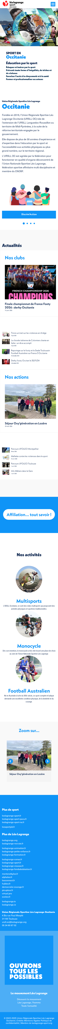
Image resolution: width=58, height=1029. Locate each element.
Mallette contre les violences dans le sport (29, 456)
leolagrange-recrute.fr (12, 843)
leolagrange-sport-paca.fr (14, 818)
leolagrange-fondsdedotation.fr (17, 869)
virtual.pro (7, 893)
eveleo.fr (6, 896)
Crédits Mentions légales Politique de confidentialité (29, 1021)
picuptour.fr (7, 890)
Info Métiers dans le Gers (22, 471)
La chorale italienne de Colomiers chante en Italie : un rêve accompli (30, 341)
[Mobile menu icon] (53, 4)
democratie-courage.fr (13, 886)
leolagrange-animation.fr (14, 848)
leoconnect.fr (8, 880)
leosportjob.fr (8, 826)
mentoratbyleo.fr (10, 873)
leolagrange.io (9, 904)
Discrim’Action (29, 214)
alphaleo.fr (7, 877)
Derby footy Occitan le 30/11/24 (25, 360)
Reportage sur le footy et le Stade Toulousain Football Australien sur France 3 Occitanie (30, 351)
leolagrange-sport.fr (11, 815)
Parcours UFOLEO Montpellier (25, 448)
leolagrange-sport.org (42, 1022)
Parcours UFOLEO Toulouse (23, 463)
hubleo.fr (6, 883)
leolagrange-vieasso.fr (13, 865)
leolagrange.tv (9, 901)
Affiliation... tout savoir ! (29, 514)
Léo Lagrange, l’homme (29, 1002)
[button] (23, 223)
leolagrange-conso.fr (12, 859)
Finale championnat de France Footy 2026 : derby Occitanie (27, 305)
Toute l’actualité (29, 1005)
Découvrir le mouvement (29, 999)
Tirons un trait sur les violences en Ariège (28, 333)
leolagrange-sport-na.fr (13, 822)
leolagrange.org (9, 840)
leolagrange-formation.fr (14, 854)
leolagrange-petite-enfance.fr (16, 851)
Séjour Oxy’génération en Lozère (26, 423)
